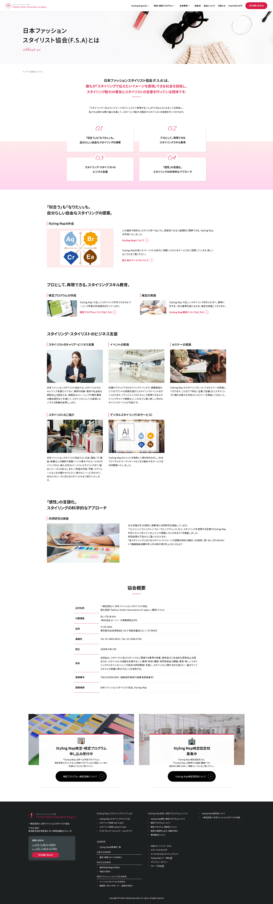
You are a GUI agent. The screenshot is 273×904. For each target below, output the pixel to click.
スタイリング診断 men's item (112, 823)
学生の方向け (105, 871)
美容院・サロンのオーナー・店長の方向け (116, 885)
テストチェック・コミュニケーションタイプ (116, 831)
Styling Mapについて (133, 240)
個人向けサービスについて (135, 260)
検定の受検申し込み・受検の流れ (164, 831)
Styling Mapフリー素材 (160, 858)
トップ (25, 71)
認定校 (198, 6)
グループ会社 (156, 866)
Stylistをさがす (235, 6)
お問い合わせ (258, 5)
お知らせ (222, 6)
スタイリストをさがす (159, 850)
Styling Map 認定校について (213, 813)
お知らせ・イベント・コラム (161, 846)
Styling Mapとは (139, 6)
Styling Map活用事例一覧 (110, 847)
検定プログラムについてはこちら (96, 312)
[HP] (134, 620)
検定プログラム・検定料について (164, 827)
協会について (209, 6)
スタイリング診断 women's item (113, 827)
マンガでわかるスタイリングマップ (164, 854)
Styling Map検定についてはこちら (186, 312)
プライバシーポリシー (159, 862)
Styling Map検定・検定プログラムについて (168, 819)
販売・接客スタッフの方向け (111, 857)
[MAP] (154, 630)
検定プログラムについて (160, 823)
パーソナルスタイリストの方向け (112, 881)
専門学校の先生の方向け (110, 867)
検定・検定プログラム (163, 6)
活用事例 (183, 6)
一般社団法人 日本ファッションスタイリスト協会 (221, 817)
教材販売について (158, 835)
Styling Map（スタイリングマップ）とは (115, 819)
